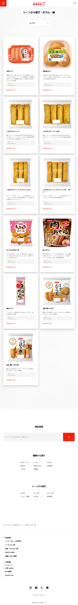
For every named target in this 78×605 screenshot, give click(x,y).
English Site (9, 575)
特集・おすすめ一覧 (11, 548)
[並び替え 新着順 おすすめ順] (39, 23)
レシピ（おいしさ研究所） (13, 541)
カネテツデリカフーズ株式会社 (11, 525)
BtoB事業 (8, 571)
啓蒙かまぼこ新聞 (11, 556)
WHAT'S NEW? (10, 552)
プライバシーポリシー (39, 595)
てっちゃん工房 (10, 545)
